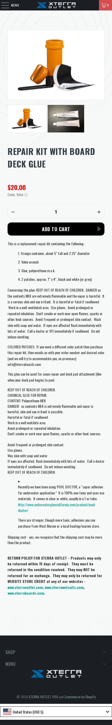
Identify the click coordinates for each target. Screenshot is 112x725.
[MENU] (2, 5)
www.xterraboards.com (26, 593)
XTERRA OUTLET (40, 696)
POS (55, 696)
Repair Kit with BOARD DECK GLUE (51, 157)
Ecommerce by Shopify (80, 696)
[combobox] (56, 711)
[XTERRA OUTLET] (56, 5)
